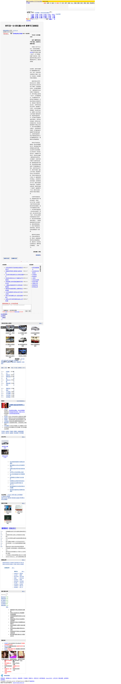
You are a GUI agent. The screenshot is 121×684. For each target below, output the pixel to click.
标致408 (8, 374)
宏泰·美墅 (16, 579)
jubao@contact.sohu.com (18, 682)
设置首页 (3, 678)
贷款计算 (22, 562)
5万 (21, 358)
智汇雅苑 (15, 582)
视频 (75, 3)
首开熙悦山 (16, 584)
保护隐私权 (42, 678)
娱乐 (53, 3)
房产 (66, 3)
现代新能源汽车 (14, 486)
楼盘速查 (4, 562)
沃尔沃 (5, 497)
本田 (13, 494)
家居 (69, 3)
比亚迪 (17, 497)
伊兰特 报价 (35, 281)
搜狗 (29, 3)
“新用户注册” (16, 311)
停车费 (21, 497)
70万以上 (16, 360)
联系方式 (36, 678)
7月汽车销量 (23, 427)
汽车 (63, 3)
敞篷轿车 (19, 362)
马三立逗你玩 (11, 643)
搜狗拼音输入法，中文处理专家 (10, 303)
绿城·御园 (16, 587)
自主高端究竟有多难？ (19, 480)
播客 (78, 3)
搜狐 (27, 1)
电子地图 (15, 562)
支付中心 (14, 678)
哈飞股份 (3, 600)
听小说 (6, 646)
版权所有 (32, 681)
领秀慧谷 (21, 573)
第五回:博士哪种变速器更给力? (17, 421)
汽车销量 (6, 425)
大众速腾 (8, 393)
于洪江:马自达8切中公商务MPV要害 (17, 416)
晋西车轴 (3, 598)
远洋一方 (21, 587)
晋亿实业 (3, 597)
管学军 (11, 472)
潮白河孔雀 (16, 576)
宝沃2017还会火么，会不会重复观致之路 (16, 556)
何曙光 (11, 468)
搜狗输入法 (9, 678)
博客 (85, 3)
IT (60, 3)
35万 (10, 360)
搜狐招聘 (20, 678)
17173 (35, 1)
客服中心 (31, 678)
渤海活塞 (3, 605)
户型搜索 (11, 562)
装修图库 (22, 564)
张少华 (11, 474)
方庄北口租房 (35, 279)
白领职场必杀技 (12, 646)
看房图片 (11, 564)
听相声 (6, 643)
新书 (6, 648)
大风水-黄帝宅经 (11, 648)
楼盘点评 (18, 562)
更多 (7, 607)
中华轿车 (34, 274)
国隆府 (15, 578)
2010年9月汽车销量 (9, 427)
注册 (6, 311)
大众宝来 (8, 395)
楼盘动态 (4, 564)
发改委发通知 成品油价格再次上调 (17, 419)
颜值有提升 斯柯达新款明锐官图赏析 (15, 546)
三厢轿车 (8, 362)
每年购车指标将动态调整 (16, 489)
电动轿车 (34, 276)
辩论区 (4, 317)
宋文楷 (11, 461)
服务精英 (6, 422)
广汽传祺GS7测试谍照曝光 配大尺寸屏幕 (16, 555)
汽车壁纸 (28, 20)
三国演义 (10, 650)
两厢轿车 (3, 362)
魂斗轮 (7, 433)
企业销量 (6, 428)
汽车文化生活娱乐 (45, 12)
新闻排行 (5, 528)
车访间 (6, 416)
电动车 (4, 496)
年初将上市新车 (23, 356)
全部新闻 (66, 678)
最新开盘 (8, 562)
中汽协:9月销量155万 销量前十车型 (18, 425)
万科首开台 (22, 582)
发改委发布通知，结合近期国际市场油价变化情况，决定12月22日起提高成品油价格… (17, 412)
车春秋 (6, 419)
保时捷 (9, 497)
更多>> (51, 11)
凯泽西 (8, 496)
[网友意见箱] (5, 677)
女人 (72, 3)
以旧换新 (5, 499)
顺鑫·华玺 (21, 585)
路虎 (2, 497)
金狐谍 (11, 433)
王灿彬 (11, 482)
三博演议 (6, 421)
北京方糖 (15, 574)
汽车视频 (21, 433)
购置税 (50, 19)
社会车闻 (58, 14)
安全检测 (16, 433)
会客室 (6, 418)
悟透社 (15, 431)
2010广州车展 (19, 400)
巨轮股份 (3, 602)
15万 (5, 360)
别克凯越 (8, 396)
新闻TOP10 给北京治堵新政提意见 (16, 418)
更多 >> (40, 323)
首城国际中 (16, 585)
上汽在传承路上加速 (19, 472)
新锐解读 (18, 648)
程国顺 (11, 480)
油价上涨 (16, 494)
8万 (23, 358)
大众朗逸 (8, 391)
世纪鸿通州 (22, 581)
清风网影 (12, 477)
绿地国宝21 (16, 573)
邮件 (82, 3)
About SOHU (49, 678)
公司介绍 (55, 678)
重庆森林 (12, 465)
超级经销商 (21, 431)
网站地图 (60, 678)
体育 (48, 3)
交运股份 (3, 603)
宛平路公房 (35, 286)
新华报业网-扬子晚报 (17, 33)
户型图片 (15, 564)
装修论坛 (18, 564)
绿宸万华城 (22, 576)
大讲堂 (6, 408)
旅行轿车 (14, 362)
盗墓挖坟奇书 (20, 646)
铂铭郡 (21, 579)
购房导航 (8, 564)
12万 (2, 360)
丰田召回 (13, 497)
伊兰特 (31, 52)
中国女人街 (35, 283)
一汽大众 (9, 494)
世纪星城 (21, 584)
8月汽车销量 (17, 427)
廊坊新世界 (16, 581)
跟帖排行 (12, 528)
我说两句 (92, 3)
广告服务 (25, 678)
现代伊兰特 (35, 285)
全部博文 (3, 679)
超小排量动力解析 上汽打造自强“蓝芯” (15, 541)
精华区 (4, 315)
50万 (12, 360)
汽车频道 (37, 12)
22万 (7, 360)
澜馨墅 (21, 574)
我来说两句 (6, 30)
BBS (88, 3)
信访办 (3, 433)
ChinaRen (31, 1)
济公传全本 (18, 643)
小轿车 (34, 278)
